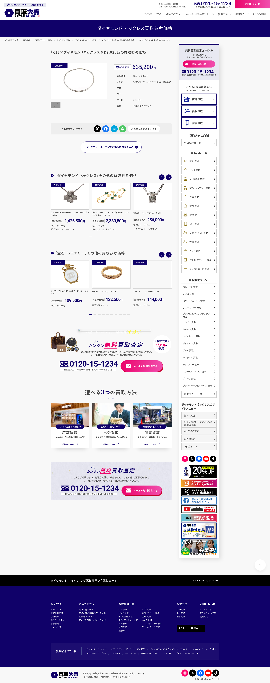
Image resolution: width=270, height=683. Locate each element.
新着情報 (55, 623)
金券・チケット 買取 (198, 233)
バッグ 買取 (194, 170)
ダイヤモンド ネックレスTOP (206, 580)
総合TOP (56, 604)
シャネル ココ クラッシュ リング (105, 291)
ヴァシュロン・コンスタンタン (162, 649)
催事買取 (152, 432)
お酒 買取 (194, 197)
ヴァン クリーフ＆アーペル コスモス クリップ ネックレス (70, 214)
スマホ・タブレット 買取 (200, 260)
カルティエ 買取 (190, 357)
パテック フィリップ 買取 (194, 301)
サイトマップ (56, 627)
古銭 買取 (194, 242)
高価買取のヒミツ (87, 616)
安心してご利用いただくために (92, 620)
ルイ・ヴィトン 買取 (191, 336)
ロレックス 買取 (190, 287)
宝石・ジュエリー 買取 (199, 188)
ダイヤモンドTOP (152, 14)
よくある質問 (259, 14)
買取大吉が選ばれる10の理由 (92, 613)
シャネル (196, 649)
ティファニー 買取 (191, 364)
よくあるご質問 (191, 431)
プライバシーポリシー (209, 613)
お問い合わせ (199, 64)
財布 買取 (194, 206)
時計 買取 (194, 161)
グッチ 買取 (188, 350)
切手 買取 (194, 224)
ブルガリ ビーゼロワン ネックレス (147, 213)
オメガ (103, 649)
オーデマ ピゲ (139, 649)
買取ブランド (56, 609)
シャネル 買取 (189, 329)
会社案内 (204, 616)
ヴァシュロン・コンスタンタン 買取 (196, 315)
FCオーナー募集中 (188, 628)
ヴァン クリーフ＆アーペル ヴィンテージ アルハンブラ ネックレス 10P (111, 214)
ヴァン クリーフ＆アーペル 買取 (197, 385)
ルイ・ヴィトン (211, 649)
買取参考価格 (57, 613)
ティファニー (130, 653)
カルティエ (116, 653)
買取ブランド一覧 (193, 394)
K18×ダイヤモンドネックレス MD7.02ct (154, 40)
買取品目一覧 (126, 604)
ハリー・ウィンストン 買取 (194, 371)
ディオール (91, 653)
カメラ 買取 (195, 251)
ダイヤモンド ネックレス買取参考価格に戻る (109, 147)
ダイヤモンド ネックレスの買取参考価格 (198, 423)
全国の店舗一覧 (192, 142)
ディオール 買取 (190, 343)
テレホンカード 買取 (199, 269)
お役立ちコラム (191, 446)
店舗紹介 (55, 616)
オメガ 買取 (188, 294)
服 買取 (193, 215)
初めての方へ (173, 14)
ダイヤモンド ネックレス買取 (86, 40)
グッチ (103, 653)
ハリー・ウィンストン (150, 653)
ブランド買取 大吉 (11, 40)
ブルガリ (167, 653)
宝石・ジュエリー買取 (43, 40)
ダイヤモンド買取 (63, 40)
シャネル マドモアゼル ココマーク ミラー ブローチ (69, 292)
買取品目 (27, 40)
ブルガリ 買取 (189, 378)
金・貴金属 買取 (197, 179)
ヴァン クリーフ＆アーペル (187, 653)
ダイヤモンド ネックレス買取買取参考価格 (117, 40)
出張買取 (111, 432)
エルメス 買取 (189, 322)
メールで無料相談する (146, 366)
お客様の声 (190, 438)
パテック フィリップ (119, 649)
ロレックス (91, 649)
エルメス (183, 649)
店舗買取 (70, 432)
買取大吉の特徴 (86, 609)
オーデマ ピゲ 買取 (192, 308)
